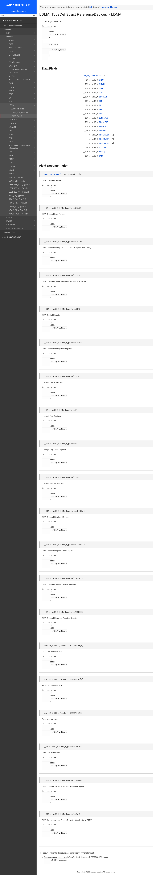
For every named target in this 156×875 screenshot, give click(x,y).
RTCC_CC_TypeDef (17, 199)
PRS (11, 138)
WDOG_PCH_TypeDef (18, 214)
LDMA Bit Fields (17, 109)
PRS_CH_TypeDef (16, 196)
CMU (11, 51)
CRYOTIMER (14, 55)
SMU (11, 155)
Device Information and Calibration (18, 71)
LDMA (11, 105)
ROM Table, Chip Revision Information (19, 146)
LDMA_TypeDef (17, 116)
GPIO (11, 94)
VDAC (11, 170)
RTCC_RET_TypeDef (18, 203)
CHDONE (102, 84)
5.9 (91, 7)
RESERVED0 (105, 135)
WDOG (12, 174)
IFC (100, 109)
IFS (100, 113)
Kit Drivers (10, 225)
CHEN (101, 88)
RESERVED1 (105, 139)
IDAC (11, 101)
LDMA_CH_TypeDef (19, 112)
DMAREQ (13, 66)
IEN (100, 101)
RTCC (11, 152)
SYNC (101, 156)
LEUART (12, 127)
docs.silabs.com (18, 11)
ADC (11, 44)
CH (100, 75)
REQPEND (103, 130)
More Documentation (11, 237)
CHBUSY (102, 80)
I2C (10, 98)
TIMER (11, 159)
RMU (11, 142)
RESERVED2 (105, 143)
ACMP (11, 40)
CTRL (101, 92)
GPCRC (12, 91)
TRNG (11, 163)
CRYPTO (12, 59)
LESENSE (13, 120)
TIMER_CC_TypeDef (17, 207)
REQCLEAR (103, 122)
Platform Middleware (14, 228)
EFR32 (12, 76)
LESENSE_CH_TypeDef (19, 188)
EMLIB (9, 221)
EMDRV (9, 217)
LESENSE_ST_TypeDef (19, 192)
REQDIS (102, 126)
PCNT (11, 134)
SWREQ (102, 151)
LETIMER (13, 123)
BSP (8, 33)
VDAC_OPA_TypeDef (18, 210)
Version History (10, 232)
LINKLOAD (103, 118)
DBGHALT (103, 97)
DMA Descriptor (15, 62)
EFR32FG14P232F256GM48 (21, 80)
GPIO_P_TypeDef (16, 177)
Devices (9, 37)
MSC (11, 131)
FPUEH (12, 87)
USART (12, 166)
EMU (11, 83)
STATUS (102, 147)
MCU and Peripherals (13, 26)
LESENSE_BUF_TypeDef (19, 185)
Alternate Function (16, 48)
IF (100, 105)
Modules (7, 29)
